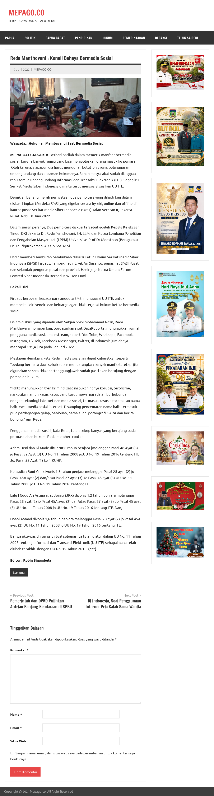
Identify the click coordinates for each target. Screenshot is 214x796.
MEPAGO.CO (26, 12)
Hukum (107, 38)
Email (16, 728)
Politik (30, 38)
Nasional (19, 572)
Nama (16, 714)
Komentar (19, 650)
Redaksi (161, 38)
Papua (9, 38)
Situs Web (18, 741)
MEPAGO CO (43, 69)
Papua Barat (55, 38)
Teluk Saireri (187, 38)
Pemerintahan (134, 38)
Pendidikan (83, 38)
